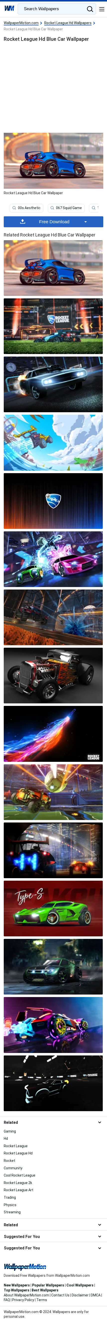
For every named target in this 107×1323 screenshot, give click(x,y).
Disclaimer (80, 1295)
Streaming (12, 1212)
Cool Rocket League (19, 1175)
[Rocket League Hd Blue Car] (53, 268)
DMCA (96, 1295)
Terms (41, 1300)
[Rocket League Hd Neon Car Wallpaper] (53, 1025)
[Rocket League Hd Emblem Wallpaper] (53, 501)
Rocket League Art (18, 1190)
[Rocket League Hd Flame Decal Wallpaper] (53, 675)
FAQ (7, 1300)
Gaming (10, 1131)
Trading (10, 1197)
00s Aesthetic (29, 208)
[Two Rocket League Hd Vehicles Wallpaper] (53, 850)
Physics (10, 1205)
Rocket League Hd (18, 1153)
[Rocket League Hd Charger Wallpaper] (53, 384)
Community (13, 1168)
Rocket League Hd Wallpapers (68, 23)
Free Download (54, 221)
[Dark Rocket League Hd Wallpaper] (53, 1083)
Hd (6, 1139)
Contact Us (60, 1295)
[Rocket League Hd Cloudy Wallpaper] (53, 442)
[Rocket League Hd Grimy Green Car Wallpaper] (53, 967)
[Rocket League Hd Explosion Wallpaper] (53, 617)
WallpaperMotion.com (21, 23)
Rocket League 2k (18, 1183)
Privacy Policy (23, 1300)
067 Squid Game (69, 208)
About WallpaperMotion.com (26, 1295)
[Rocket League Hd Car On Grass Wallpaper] (53, 326)
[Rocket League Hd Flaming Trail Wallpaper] (53, 734)
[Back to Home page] (9, 8)
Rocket (9, 1161)
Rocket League (16, 1146)
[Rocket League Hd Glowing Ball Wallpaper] (53, 792)
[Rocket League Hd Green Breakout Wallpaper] (53, 908)
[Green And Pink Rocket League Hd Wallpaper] (53, 559)
